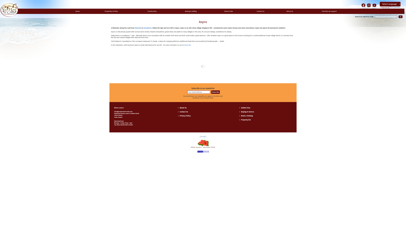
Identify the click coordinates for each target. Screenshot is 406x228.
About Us (289, 11)
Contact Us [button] (260, 11)
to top (203, 136)
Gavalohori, (148, 28)
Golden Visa (245, 108)
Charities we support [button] (329, 11)
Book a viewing (247, 116)
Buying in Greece (247, 112)
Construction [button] (152, 11)
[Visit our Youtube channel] (374, 5)
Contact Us (184, 112)
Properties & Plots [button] (111, 11)
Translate (396, 7)
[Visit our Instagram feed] (369, 5)
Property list (246, 120)
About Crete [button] (228, 11)
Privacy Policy (185, 116)
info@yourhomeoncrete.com (123, 111)
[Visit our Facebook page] (363, 5)
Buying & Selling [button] (191, 11)
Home (77, 11)
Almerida (138, 28)
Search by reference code (364, 17)
